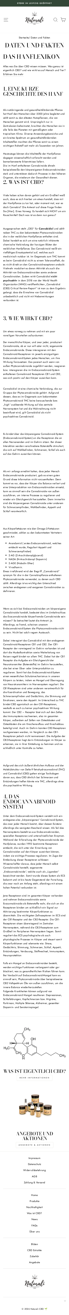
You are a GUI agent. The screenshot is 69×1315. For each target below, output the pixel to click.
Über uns (34, 1231)
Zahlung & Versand (34, 1182)
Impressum (34, 1158)
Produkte (34, 1201)
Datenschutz (34, 1164)
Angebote (34, 1262)
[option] (35, 3)
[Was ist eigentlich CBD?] (34, 1045)
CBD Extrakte (34, 1250)
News (34, 1219)
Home (34, 1195)
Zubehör (34, 1256)
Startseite (24, 37)
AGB (34, 1176)
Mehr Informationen (35, 1077)
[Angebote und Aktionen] (34, 1107)
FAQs (34, 1225)
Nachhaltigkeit (34, 1207)
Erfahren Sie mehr (13, 74)
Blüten (34, 1244)
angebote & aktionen (35, 1145)
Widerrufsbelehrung (34, 1170)
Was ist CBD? (34, 1213)
